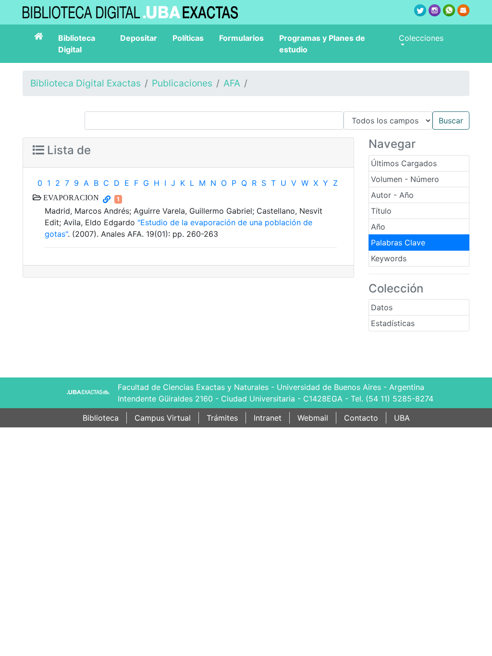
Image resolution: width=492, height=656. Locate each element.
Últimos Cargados (404, 163)
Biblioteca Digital (76, 43)
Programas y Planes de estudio (322, 43)
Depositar (138, 38)
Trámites (222, 418)
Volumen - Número (405, 179)
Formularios (241, 38)
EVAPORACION (70, 197)
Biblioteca (101, 418)
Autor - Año (392, 195)
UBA (402, 418)
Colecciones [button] (421, 38)
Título (381, 211)
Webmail (312, 418)
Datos (382, 307)
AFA (231, 83)
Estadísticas (393, 323)
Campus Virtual (163, 418)
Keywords (388, 258)
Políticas (188, 38)
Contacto (361, 418)
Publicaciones (182, 83)
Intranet (268, 418)
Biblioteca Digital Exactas (85, 83)
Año (378, 226)
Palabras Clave (398, 242)
